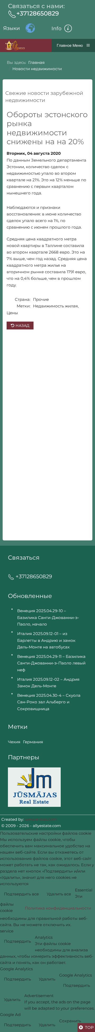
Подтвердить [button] (17, 941)
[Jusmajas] (34, 786)
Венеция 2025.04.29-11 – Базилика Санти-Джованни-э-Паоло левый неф (51, 663)
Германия (33, 741)
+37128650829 (37, 13)
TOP (89, 1027)
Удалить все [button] (59, 893)
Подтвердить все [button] (21, 893)
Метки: (23, 305)
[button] (67, 28)
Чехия (14, 741)
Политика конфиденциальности (58, 908)
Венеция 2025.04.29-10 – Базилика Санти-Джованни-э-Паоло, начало (48, 617)
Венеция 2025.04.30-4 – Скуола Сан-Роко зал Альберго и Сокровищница (48, 702)
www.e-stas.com (41, 819)
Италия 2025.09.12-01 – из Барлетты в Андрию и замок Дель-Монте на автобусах (46, 640)
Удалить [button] (47, 979)
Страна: (22, 299)
